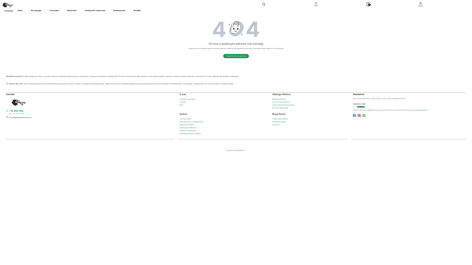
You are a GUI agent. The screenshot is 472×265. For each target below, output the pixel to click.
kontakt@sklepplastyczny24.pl (20, 117)
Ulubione (276, 125)
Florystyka (54, 10)
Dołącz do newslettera (361, 107)
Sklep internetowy (235, 150)
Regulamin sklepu (187, 125)
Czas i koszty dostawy (281, 102)
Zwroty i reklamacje (280, 108)
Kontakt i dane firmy (188, 99)
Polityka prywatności (188, 127)
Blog (181, 105)
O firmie (183, 102)
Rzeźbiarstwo (119, 10)
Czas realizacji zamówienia (283, 105)
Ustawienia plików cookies (190, 133)
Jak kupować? (185, 119)
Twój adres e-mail (359, 104)
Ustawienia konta (279, 122)
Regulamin (370, 110)
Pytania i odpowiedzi (188, 130)
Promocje (8, 11)
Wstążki (137, 10)
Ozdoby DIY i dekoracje (95, 10)
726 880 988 (16, 111)
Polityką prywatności (421, 110)
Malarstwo (72, 10)
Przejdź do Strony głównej (236, 56)
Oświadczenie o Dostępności (191, 122)
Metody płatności (279, 99)
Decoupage (36, 10)
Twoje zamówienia (280, 119)
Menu (20, 10)
